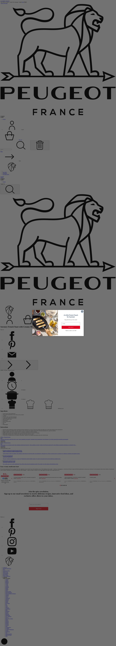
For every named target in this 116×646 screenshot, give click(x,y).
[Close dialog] (82, 311)
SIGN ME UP (70, 327)
